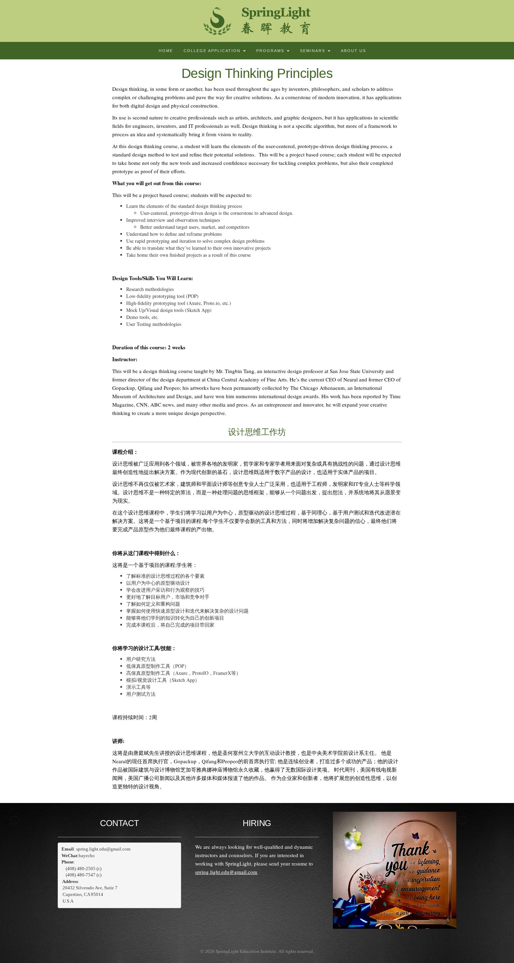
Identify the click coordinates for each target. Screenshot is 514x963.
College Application (213, 51)
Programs (271, 51)
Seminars (313, 51)
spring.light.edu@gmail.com (226, 871)
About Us (353, 51)
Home (166, 51)
